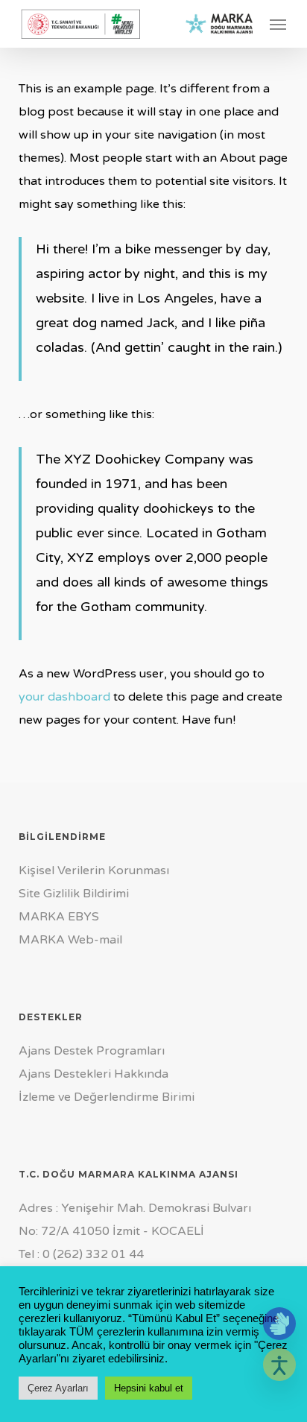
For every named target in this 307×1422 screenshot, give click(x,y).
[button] (278, 23)
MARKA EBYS (59, 916)
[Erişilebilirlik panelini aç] (279, 1364)
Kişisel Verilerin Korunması (94, 870)
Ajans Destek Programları (92, 1050)
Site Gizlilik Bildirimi (74, 893)
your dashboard (64, 696)
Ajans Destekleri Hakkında (93, 1073)
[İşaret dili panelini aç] (279, 1323)
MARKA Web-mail (70, 939)
